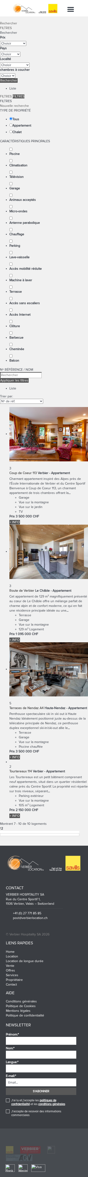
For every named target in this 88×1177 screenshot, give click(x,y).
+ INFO (15, 522)
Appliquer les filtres (14, 380)
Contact (11, 984)
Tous (15, 119)
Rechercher (8, 23)
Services (12, 975)
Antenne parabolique (24, 223)
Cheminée (16, 349)
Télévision (16, 177)
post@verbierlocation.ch (30, 918)
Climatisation (18, 165)
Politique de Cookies (21, 1006)
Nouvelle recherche (14, 106)
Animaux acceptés (22, 200)
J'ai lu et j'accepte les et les (38, 1102)
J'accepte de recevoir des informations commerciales (36, 1113)
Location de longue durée (24, 961)
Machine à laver (20, 280)
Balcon (14, 360)
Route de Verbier (21, 591)
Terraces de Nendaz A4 (26, 708)
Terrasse (15, 292)
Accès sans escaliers (24, 303)
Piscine (14, 154)
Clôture (14, 326)
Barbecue (16, 338)
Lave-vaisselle (19, 257)
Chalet (17, 132)
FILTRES (6, 28)
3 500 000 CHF (27, 516)
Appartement (21, 125)
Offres (10, 970)
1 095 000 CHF (27, 634)
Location (12, 956)
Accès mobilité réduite (25, 269)
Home (10, 952)
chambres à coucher (15, 70)
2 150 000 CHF (27, 810)
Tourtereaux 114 (20, 771)
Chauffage (16, 234)
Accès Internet (20, 315)
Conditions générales (21, 1001)
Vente (10, 966)
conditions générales (51, 1104)
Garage (14, 188)
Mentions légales (18, 1011)
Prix (2, 37)
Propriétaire (14, 980)
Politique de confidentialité (25, 1015)
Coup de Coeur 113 (23, 473)
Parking (14, 246)
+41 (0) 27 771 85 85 (27, 913)
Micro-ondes (18, 211)
